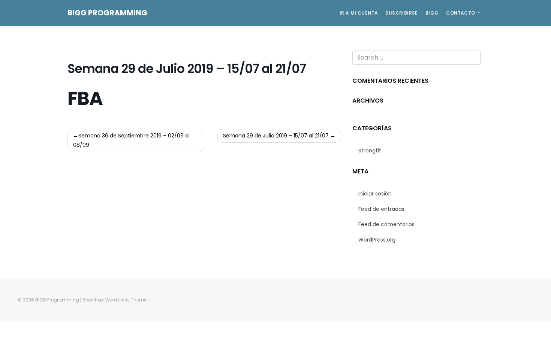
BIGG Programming (107, 12)
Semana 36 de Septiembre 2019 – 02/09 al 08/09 (131, 140)
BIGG (432, 13)
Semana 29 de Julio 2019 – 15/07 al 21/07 (276, 135)
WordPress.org (376, 239)
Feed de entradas (381, 209)
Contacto (461, 13)
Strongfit (369, 150)
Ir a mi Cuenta (359, 13)
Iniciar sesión (375, 193)
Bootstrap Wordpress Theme (114, 300)
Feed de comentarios (386, 224)
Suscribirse (401, 13)
